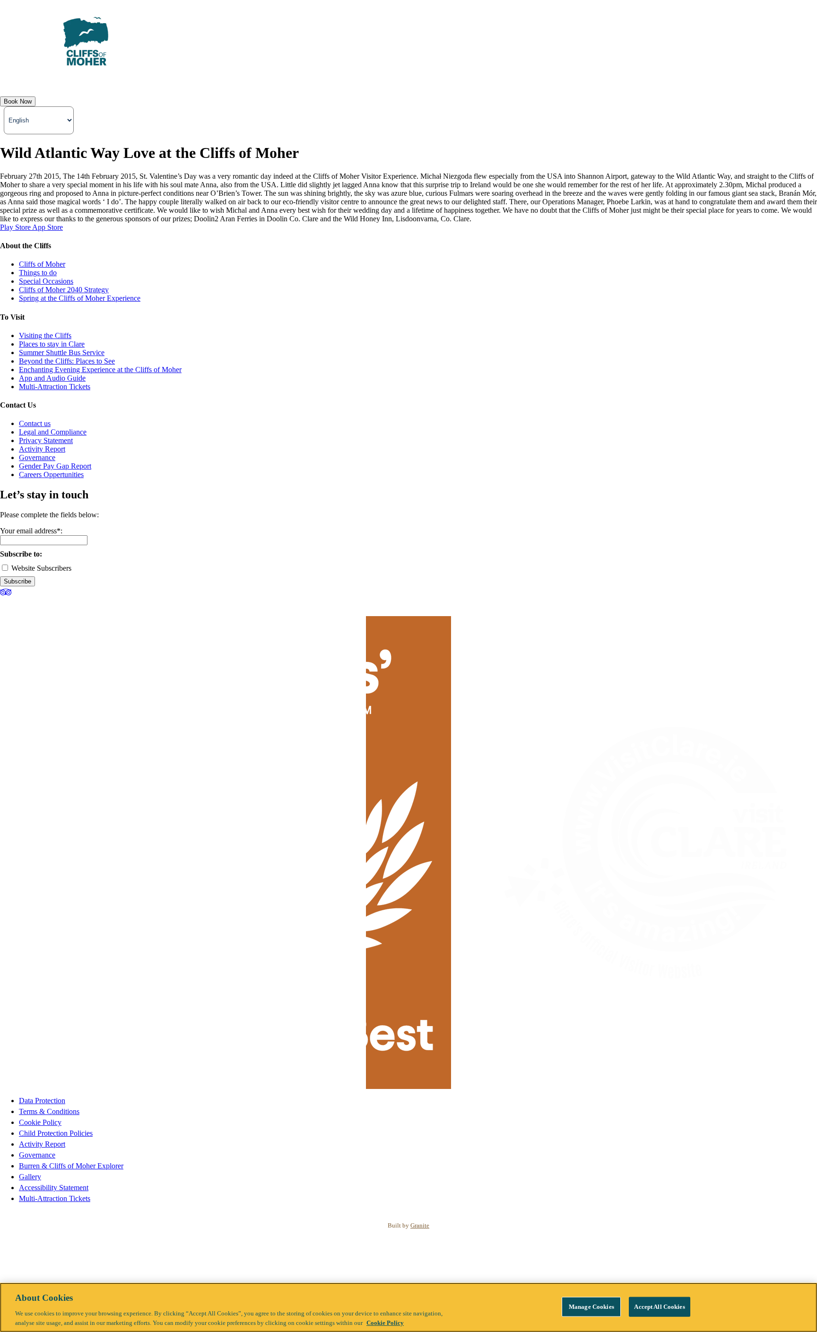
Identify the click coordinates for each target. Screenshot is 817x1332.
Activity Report (42, 449)
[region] (408, 1307)
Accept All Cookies (659, 1306)
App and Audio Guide (52, 378)
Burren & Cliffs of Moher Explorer (71, 1166)
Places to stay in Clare (52, 344)
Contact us (35, 423)
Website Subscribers (40, 568)
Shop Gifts (509, 82)
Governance (37, 457)
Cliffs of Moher (42, 264)
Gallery (30, 1177)
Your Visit (169, 82)
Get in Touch (457, 82)
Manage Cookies (591, 1306)
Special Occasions (46, 281)
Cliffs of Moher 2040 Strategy (64, 290)
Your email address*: (31, 531)
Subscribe (17, 581)
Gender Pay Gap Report (55, 466)
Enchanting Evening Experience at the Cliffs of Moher (100, 370)
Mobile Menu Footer (388, 82)
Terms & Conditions (49, 1111)
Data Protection (42, 1101)
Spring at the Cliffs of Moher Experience (79, 298)
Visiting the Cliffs (45, 335)
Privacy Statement (46, 440)
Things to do (38, 273)
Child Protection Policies (56, 1133)
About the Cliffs (113, 82)
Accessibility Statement (53, 1188)
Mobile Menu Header (37, 82)
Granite (419, 1225)
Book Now (18, 101)
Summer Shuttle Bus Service (61, 352)
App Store (47, 227)
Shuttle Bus (321, 82)
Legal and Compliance (53, 432)
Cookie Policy (40, 1122)
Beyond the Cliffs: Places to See (67, 361)
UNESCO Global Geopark (244, 82)
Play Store (16, 227)
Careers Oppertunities (51, 474)
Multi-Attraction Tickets (54, 387)
